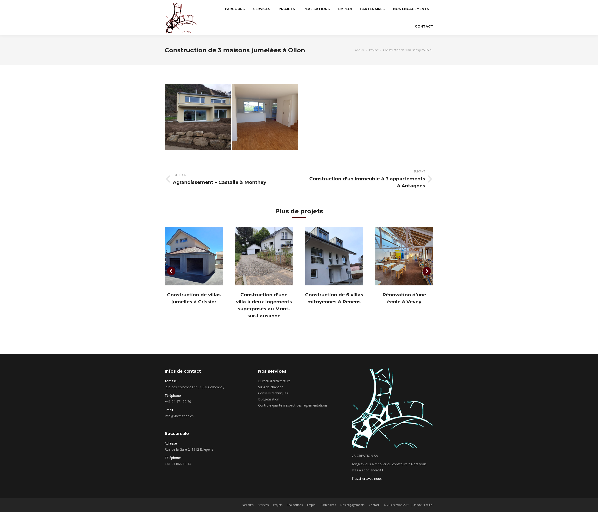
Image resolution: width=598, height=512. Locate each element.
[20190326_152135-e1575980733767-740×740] (265, 117)
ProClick (428, 505)
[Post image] (194, 256)
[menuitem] (235, 8)
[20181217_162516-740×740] (198, 117)
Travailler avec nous (367, 478)
